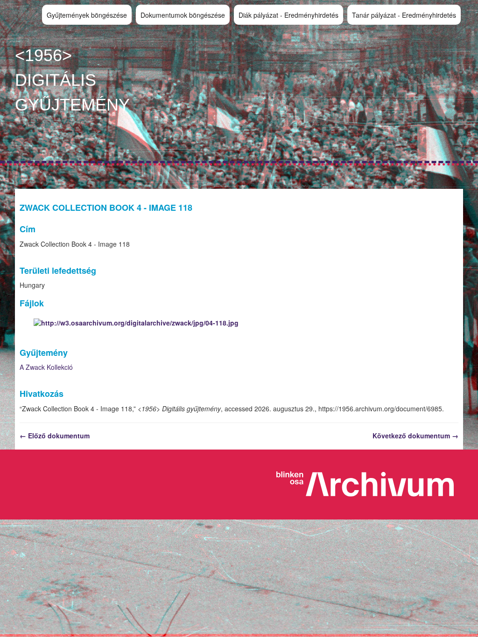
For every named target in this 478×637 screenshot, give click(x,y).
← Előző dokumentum (55, 435)
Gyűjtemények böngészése (87, 15)
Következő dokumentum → (415, 435)
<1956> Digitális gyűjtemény (72, 80)
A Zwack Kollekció (46, 367)
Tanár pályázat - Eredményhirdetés (404, 15)
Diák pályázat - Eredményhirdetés (288, 15)
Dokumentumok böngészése (183, 15)
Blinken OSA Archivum (369, 484)
